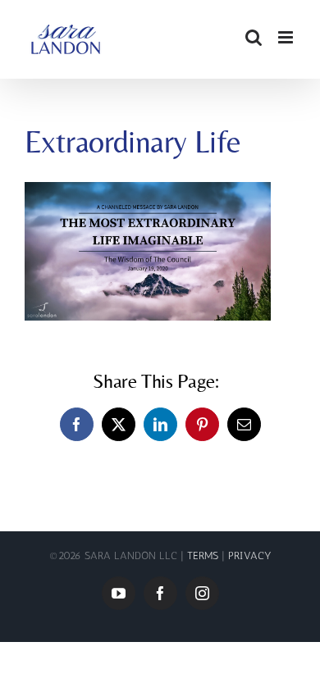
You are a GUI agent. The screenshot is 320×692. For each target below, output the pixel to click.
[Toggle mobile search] (253, 37)
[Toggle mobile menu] (286, 37)
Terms (204, 555)
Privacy (250, 555)
